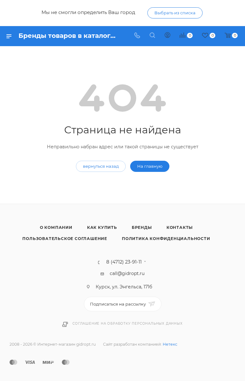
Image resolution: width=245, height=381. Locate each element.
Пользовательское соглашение (64, 238)
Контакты (180, 227)
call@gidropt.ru (127, 273)
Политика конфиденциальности (166, 238)
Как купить (102, 227)
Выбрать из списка (175, 12)
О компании (56, 227)
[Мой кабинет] (167, 36)
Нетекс (170, 344)
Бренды (142, 227)
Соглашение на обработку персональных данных (127, 323)
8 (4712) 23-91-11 (124, 262)
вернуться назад (101, 166)
